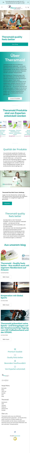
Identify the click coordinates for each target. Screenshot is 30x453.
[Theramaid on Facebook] (2, 380)
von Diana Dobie (4, 300)
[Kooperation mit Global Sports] (15, 287)
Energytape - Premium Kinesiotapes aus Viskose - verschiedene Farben (15, 132)
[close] (28, 2)
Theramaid (17, 435)
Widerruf (4, 407)
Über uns (4, 391)
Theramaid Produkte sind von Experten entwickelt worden (15, 113)
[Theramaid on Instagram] (5, 380)
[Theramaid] (15, 7)
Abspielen (7, 203)
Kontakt (3, 393)
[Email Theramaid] (7, 380)
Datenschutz (5, 408)
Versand (4, 405)
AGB (3, 403)
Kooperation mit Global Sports (12, 296)
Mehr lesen (6, 277)
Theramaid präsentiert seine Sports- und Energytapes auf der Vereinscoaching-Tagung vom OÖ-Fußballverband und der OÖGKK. (15, 327)
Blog (3, 396)
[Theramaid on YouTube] (4, 380)
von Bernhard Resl (5, 272)
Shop (3, 389)
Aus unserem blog (15, 244)
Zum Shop (15, 44)
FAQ (3, 394)
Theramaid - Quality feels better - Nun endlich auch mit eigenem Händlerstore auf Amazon (15, 266)
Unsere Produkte (15, 98)
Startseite (4, 388)
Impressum (4, 402)
